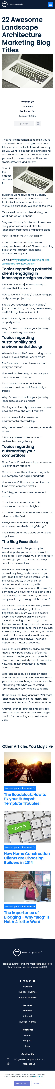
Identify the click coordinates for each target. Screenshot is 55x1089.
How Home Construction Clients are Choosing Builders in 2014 (27, 858)
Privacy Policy (38, 1076)
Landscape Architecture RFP (20, 788)
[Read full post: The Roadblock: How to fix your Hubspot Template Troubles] (27, 782)
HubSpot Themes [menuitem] (27, 991)
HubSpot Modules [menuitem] (27, 997)
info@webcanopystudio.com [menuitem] (29, 1059)
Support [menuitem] (27, 1040)
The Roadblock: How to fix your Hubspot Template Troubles (25, 799)
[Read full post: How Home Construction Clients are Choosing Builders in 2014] (27, 841)
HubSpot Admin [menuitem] (27, 1021)
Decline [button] (36, 1084)
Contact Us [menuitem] (29, 1063)
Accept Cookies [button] (21, 1084)
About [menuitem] (27, 1035)
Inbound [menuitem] (27, 1016)
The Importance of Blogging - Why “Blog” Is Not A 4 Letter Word (27, 917)
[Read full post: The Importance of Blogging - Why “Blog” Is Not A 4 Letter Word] (27, 900)
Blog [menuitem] (27, 1046)
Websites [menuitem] (27, 1010)
